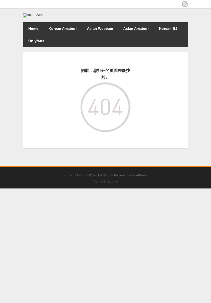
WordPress (139, 175)
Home (33, 28)
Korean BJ (168, 28)
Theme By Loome (105, 181)
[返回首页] (105, 86)
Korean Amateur (63, 28)
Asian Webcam (100, 28)
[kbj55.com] (33, 15)
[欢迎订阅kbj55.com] (185, 4)
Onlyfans (36, 41)
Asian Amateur (136, 28)
